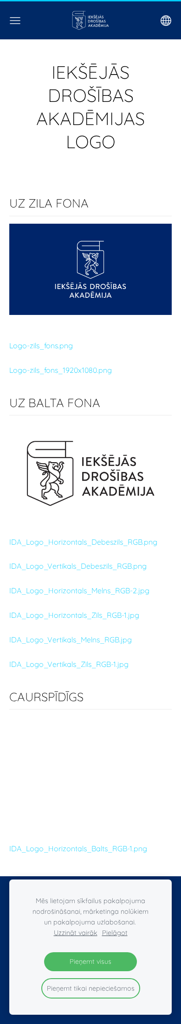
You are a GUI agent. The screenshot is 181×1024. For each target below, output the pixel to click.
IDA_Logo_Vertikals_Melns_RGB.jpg (70, 639)
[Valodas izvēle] (166, 20)
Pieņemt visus (90, 961)
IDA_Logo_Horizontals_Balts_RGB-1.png (78, 848)
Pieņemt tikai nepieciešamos (91, 988)
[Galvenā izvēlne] (15, 20)
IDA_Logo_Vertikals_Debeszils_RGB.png (78, 566)
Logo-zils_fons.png (41, 345)
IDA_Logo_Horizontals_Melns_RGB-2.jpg (79, 590)
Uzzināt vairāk (75, 933)
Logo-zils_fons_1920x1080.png (60, 370)
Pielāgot (115, 933)
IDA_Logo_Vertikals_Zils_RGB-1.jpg (69, 664)
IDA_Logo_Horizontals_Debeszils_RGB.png (83, 542)
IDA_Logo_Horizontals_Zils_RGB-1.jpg (74, 615)
